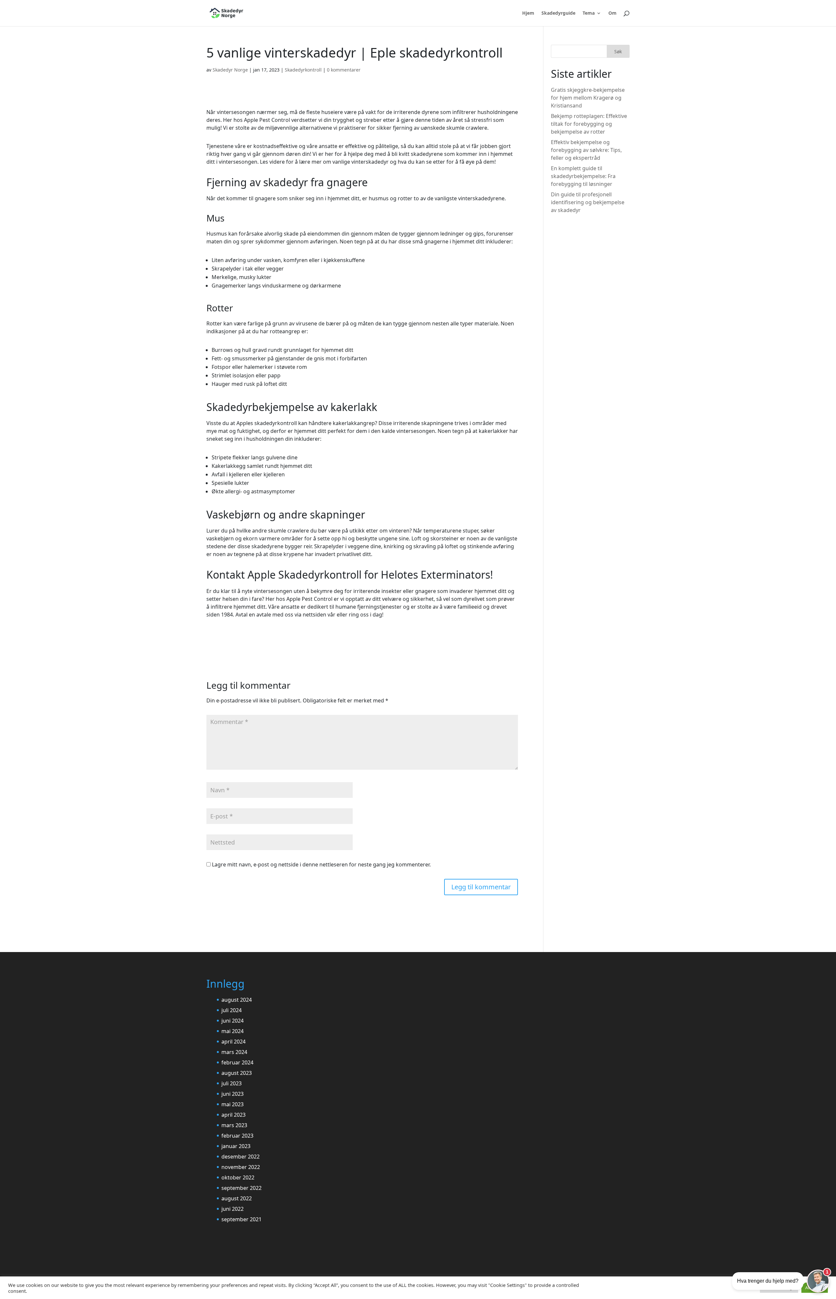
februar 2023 (237, 1135)
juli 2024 (231, 1010)
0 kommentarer (344, 70)
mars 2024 (234, 1052)
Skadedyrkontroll (303, 70)
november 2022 (240, 1167)
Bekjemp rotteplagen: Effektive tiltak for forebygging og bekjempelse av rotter (589, 123)
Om (612, 13)
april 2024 (233, 1041)
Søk (618, 51)
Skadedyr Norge (230, 70)
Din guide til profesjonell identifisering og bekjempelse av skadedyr (587, 202)
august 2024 (236, 999)
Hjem (528, 13)
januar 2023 (235, 1146)
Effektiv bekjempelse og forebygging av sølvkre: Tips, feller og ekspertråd (586, 150)
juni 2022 (232, 1208)
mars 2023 (234, 1125)
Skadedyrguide (558, 13)
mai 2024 (232, 1031)
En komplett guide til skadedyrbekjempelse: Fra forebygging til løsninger (583, 176)
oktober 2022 (237, 1177)
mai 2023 (232, 1104)
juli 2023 (231, 1083)
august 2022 (236, 1198)
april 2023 (233, 1114)
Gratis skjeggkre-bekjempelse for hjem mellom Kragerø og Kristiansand (588, 97)
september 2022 (241, 1188)
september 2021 (241, 1219)
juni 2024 (232, 1020)
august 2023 (236, 1073)
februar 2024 (237, 1062)
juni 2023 (232, 1093)
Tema (589, 13)
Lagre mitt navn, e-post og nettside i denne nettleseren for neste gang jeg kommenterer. (321, 864)
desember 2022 (240, 1156)
